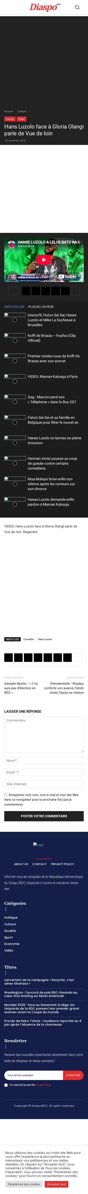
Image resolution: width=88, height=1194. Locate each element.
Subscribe (73, 1075)
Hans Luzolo (45, 639)
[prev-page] (75, 306)
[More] (75, 291)
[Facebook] (26, 291)
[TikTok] (39, 1113)
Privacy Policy (42, 1084)
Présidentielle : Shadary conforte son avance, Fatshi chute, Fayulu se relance (64, 688)
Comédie (28, 639)
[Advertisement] (44, 60)
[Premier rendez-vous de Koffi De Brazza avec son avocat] (15, 361)
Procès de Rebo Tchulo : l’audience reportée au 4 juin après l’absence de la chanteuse (42, 1023)
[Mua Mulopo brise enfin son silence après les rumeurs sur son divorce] (15, 484)
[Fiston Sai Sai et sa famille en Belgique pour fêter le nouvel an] (15, 422)
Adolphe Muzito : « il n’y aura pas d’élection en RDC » (21, 688)
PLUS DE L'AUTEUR (41, 306)
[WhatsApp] (45, 291)
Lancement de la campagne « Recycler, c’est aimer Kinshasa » (39, 982)
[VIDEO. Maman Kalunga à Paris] (15, 381)
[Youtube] (69, 1113)
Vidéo (21, 118)
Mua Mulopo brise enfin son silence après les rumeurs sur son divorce (51, 484)
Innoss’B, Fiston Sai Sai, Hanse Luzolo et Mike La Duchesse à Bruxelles (52, 320)
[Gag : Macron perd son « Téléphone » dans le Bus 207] (15, 402)
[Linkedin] (57, 657)
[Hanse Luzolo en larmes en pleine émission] (15, 443)
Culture (22, 111)
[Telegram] (67, 657)
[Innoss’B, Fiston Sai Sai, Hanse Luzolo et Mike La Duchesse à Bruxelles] (15, 320)
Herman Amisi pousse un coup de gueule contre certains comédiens (52, 463)
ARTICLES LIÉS (14, 306)
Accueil (8, 111)
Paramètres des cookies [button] (24, 1184)
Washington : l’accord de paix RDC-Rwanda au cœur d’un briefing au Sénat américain (40, 994)
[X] (36, 291)
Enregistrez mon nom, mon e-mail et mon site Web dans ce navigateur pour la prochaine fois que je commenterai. (41, 799)
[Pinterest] (65, 291)
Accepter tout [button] (56, 1184)
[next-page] (81, 306)
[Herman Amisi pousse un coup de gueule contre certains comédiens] (15, 463)
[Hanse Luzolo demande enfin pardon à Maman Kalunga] (15, 504)
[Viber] (55, 291)
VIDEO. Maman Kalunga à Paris (53, 376)
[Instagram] (29, 1113)
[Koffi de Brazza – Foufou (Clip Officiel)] (15, 340)
